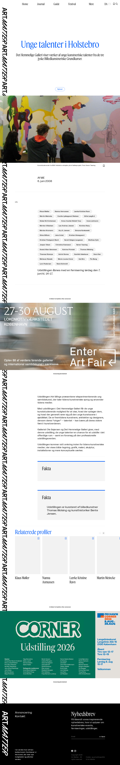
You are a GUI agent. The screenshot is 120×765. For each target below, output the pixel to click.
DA (106, 4)
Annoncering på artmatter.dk (60, 373)
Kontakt (20, 716)
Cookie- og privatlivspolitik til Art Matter (95, 758)
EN (109, 4)
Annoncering (23, 712)
